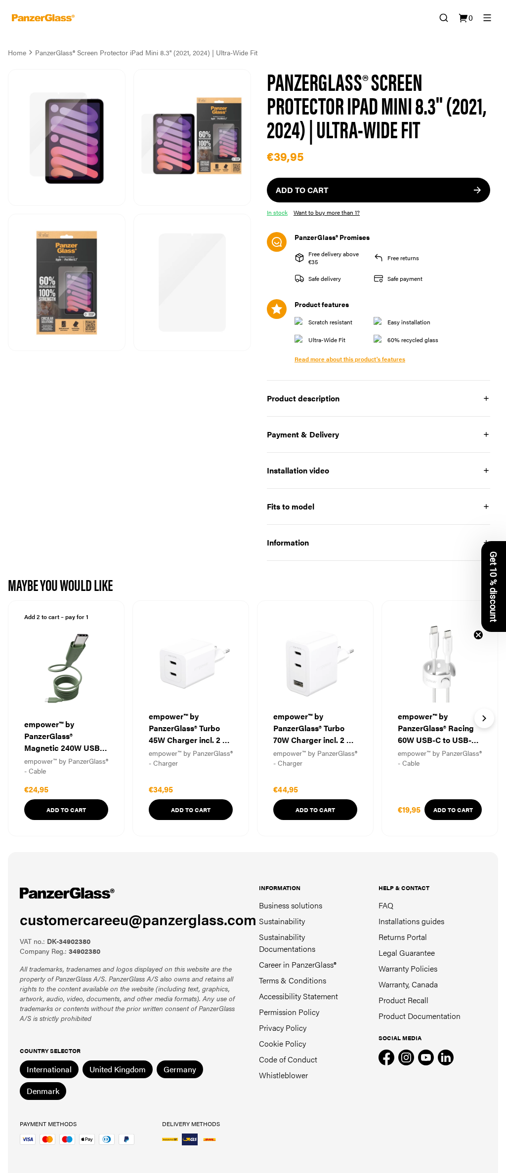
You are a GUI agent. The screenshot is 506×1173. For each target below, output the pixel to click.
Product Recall (403, 1000)
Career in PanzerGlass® (298, 964)
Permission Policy (289, 1011)
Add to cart (66, 809)
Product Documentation (420, 1015)
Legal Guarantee (407, 952)
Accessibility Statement (298, 996)
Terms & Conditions (292, 980)
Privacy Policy (282, 1027)
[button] (493, 586)
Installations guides (411, 921)
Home (17, 52)
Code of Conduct (288, 1059)
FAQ (386, 905)
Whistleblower (283, 1075)
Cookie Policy (282, 1043)
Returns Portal (403, 936)
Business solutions (290, 905)
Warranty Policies (408, 968)
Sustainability (282, 921)
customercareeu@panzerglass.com (138, 919)
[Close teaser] (478, 635)
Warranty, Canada (408, 984)
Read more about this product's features (350, 359)
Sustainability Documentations (287, 942)
